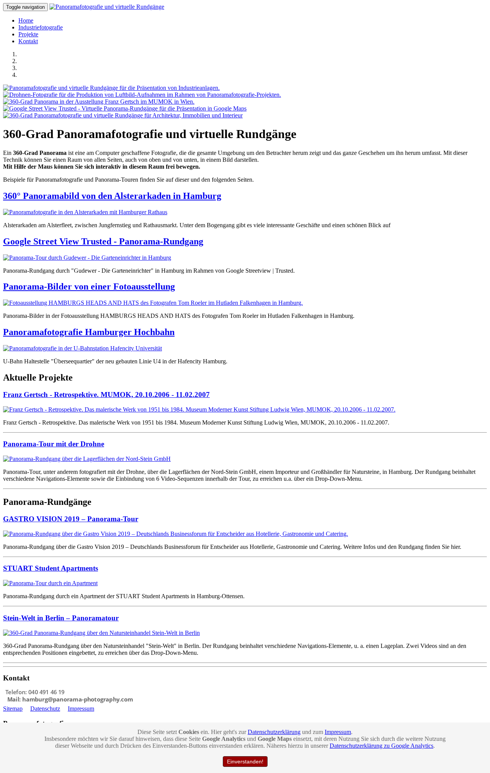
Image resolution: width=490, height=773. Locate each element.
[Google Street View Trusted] (125, 108)
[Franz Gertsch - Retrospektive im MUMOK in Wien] (98, 101)
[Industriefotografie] (111, 88)
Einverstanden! (245, 761)
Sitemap (13, 708)
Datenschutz (45, 708)
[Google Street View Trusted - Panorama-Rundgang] (87, 257)
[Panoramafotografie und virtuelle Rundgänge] (106, 6)
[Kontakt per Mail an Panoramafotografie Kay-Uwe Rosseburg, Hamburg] (70, 701)
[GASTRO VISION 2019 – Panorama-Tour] (175, 534)
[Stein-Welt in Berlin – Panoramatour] (101, 633)
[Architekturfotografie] (123, 115)
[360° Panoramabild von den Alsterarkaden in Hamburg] (85, 212)
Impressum (81, 708)
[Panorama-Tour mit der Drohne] (87, 459)
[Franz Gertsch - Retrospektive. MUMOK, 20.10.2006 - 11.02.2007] (199, 409)
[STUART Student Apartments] (50, 583)
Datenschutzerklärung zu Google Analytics (381, 745)
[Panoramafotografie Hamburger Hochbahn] (82, 348)
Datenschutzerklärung (274, 732)
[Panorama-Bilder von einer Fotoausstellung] (153, 302)
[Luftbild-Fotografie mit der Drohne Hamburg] (142, 94)
